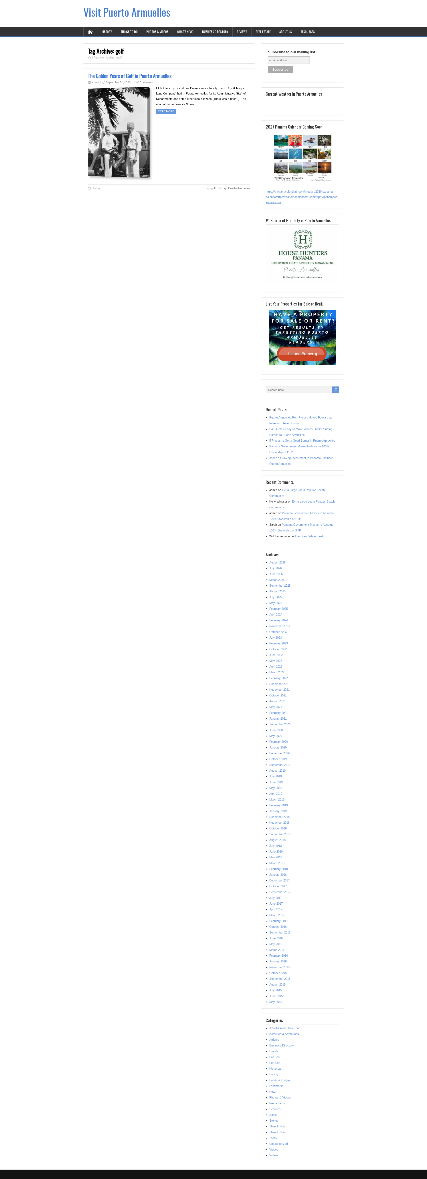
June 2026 (276, 574)
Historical (275, 1068)
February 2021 (278, 712)
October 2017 (278, 886)
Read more (166, 111)
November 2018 (279, 822)
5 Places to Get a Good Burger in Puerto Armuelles (302, 440)
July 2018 (275, 845)
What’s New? (185, 31)
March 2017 (276, 915)
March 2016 (276, 950)
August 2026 (277, 562)
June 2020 (276, 730)
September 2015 (279, 978)
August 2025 (277, 591)
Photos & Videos (157, 31)
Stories (273, 1120)
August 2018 (277, 840)
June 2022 (276, 655)
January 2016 (278, 961)
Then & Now (277, 1126)
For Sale (274, 1062)
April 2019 (275, 793)
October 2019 (278, 759)
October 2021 (278, 695)
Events (273, 1051)
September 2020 (279, 724)
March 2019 (276, 799)
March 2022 (276, 672)
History (106, 31)
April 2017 (275, 909)
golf (213, 188)
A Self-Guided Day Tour (284, 1028)
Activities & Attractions (284, 1034)
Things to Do (129, 31)
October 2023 (278, 632)
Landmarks (276, 1086)
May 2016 (275, 944)
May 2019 (275, 788)
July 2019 (275, 776)
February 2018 (278, 869)
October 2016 (278, 926)
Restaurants (277, 1103)
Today (273, 1138)
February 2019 (278, 805)
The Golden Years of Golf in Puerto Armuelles (129, 76)
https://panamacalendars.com (296, 197)
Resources (307, 31)
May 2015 (275, 1002)
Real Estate (263, 31)
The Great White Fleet (309, 536)
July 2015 (275, 990)
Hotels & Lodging (280, 1080)
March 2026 (276, 579)
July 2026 (275, 568)
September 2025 (279, 585)
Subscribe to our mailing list (291, 52)
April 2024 (275, 614)
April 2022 (275, 666)
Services (275, 1109)
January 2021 (278, 718)
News (272, 1091)
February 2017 (278, 921)
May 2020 (275, 736)
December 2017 (279, 880)
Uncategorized (278, 1143)
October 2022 (278, 649)
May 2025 (275, 603)
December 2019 (279, 753)
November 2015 (279, 967)
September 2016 (279, 932)
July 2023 (275, 637)
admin (95, 82)
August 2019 (277, 770)
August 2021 (277, 701)
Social (273, 1115)
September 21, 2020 (118, 82)
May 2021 (275, 707)
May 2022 (275, 660)
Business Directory (215, 31)
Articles (274, 1039)
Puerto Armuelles (239, 188)
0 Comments (145, 82)
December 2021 (279, 684)
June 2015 (276, 996)
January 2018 (278, 874)
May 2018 (275, 857)
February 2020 (278, 741)
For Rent (274, 1057)
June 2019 (276, 782)
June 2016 (276, 938)
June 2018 (276, 851)
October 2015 (278, 973)
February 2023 (278, 643)
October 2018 (278, 828)
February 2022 (278, 678)
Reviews (242, 31)
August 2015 (277, 984)
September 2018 (279, 834)
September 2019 (279, 765)
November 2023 (279, 626)
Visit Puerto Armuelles (126, 12)
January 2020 (278, 747)
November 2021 (279, 689)
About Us (285, 31)
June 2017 (276, 903)
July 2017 (275, 897)
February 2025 (278, 608)
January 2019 (278, 811)
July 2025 (275, 597)
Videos (273, 1149)
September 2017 (279, 892)
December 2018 (279, 817)
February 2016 (278, 955)
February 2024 (278, 620)
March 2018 (276, 863)
